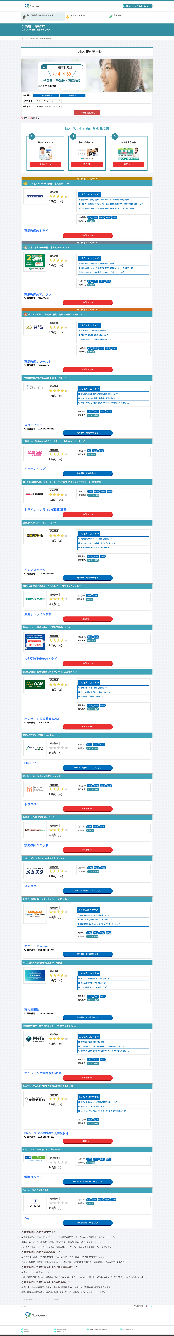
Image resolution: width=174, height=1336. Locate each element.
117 (60, 333)
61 (60, 541)
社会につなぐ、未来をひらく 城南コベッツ (42, 1149)
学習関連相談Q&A (61, 1329)
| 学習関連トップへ (141, 1306)
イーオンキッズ (35, 468)
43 (60, 396)
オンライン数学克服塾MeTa (43, 1073)
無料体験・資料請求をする (87, 433)
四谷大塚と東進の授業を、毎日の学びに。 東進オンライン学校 (52, 586)
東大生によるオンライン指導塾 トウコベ (41, 776)
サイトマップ (60, 1331)
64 (60, 1104)
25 (60, 645)
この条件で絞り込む (87, 113)
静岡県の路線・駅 (35, 38)
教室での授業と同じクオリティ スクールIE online (46, 899)
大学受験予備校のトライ (40, 658)
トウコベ (30, 804)
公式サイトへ (45, 164)
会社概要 (26, 1329)
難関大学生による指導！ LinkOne (38, 735)
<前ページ (28, 1299)
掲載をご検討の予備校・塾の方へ (98, 1329)
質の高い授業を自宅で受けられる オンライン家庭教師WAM (50, 672)
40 (60, 981)
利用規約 (26, 1331)
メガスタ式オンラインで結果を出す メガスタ (43, 858)
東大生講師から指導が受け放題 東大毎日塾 (42, 963)
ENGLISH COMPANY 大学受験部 (46, 1133)
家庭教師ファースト (37, 361)
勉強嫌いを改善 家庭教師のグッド (38, 817)
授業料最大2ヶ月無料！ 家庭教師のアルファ (48, 247)
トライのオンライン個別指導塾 (45, 509)
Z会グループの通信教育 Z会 (35, 1190)
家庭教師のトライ (36, 230)
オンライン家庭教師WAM (41, 718)
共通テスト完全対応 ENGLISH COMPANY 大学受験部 (48, 1086)
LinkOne (30, 763)
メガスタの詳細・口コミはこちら (87, 891)
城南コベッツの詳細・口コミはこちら (87, 1182)
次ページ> (56, 1299)
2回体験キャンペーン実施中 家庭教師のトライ (49, 184)
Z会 (26, 1218)
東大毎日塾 (31, 1009)
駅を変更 (72, 95)
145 (60, 876)
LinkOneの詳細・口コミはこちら (87, 768)
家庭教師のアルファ (37, 294)
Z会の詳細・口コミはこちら (87, 1223)
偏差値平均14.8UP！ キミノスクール (40, 523)
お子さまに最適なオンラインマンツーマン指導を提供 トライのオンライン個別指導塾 (62, 482)
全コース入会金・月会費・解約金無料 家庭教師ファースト (55, 314)
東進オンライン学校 (37, 614)
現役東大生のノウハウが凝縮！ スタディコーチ (44, 378)
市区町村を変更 (46, 95)
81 (60, 690)
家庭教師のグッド (36, 845)
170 (60, 202)
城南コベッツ (33, 1177)
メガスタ (30, 886)
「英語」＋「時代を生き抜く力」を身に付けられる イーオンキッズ (54, 441)
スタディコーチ (35, 425)
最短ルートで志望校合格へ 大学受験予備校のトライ (46, 627)
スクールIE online (36, 946)
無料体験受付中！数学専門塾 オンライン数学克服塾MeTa (49, 1026)
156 (60, 266)
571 (60, 500)
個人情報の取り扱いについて (129, 1329)
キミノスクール (35, 569)
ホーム (23, 38)
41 (60, 459)
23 (60, 794)
